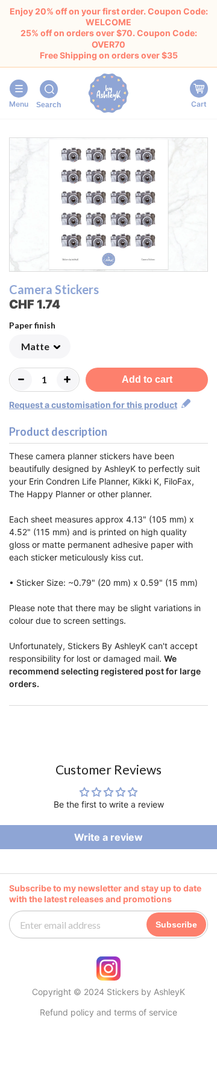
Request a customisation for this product (93, 405)
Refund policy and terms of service (108, 1012)
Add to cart (147, 379)
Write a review (108, 837)
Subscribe (176, 924)
